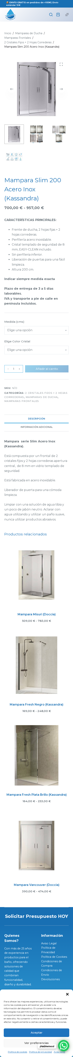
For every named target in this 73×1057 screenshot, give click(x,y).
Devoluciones (50, 979)
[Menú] (67, 14)
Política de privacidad (40, 1051)
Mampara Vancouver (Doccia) (36, 885)
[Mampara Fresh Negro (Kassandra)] (36, 665)
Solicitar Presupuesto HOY (36, 916)
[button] (67, 994)
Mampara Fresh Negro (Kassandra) (36, 704)
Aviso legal (59, 1051)
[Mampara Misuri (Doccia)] (36, 575)
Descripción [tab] (36, 418)
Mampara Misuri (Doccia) (37, 614)
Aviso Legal (49, 943)
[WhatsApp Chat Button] (63, 1045)
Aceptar (36, 1032)
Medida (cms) (14, 321)
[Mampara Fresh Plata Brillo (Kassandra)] (36, 755)
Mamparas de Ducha (42, 397)
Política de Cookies (54, 957)
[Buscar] (51, 14)
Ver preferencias (36, 1043)
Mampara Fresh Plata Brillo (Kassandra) (37, 794)
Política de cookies (17, 1051)
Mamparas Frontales (21, 400)
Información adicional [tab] (37, 427)
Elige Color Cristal (17, 341)
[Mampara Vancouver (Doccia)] (36, 845)
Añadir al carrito (47, 369)
